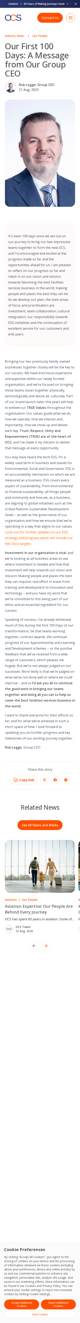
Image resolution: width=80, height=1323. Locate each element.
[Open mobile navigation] (70, 17)
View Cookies (40, 1314)
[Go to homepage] (13, 18)
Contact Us (50, 17)
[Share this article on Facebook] (55, 780)
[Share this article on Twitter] (44, 780)
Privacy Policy (51, 1286)
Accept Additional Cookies (21, 1304)
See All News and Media (40, 825)
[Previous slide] (34, 945)
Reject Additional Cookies (58, 1304)
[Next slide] (46, 945)
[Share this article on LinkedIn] (66, 780)
